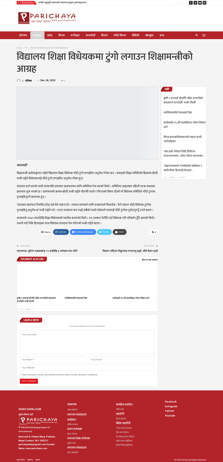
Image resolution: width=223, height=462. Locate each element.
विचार (104, 35)
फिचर (61, 35)
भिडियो (135, 35)
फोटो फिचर (120, 35)
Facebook (171, 401)
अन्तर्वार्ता (90, 35)
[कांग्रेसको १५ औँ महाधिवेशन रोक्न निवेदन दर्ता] (135, 279)
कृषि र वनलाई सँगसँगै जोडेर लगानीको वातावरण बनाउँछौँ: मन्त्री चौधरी (183, 100)
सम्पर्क (37, 460)
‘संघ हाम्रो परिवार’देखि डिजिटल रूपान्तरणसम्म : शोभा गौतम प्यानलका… (184, 153)
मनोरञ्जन (75, 35)
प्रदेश (49, 35)
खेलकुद (149, 35)
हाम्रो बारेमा (21, 460)
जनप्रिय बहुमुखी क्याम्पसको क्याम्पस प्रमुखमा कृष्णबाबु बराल (62, 3)
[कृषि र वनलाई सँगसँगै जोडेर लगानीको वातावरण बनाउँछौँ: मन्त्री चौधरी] (39, 279)
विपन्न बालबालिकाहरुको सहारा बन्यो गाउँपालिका (183, 139)
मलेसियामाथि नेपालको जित (178, 112)
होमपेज (23, 35)
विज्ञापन (30, 460)
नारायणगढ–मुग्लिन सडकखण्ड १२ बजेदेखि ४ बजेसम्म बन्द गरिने (47, 250)
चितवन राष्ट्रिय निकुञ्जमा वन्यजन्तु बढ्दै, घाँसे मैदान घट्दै (130, 250)
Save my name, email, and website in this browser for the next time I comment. (60, 375)
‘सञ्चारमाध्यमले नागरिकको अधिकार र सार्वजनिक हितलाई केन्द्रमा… (183, 168)
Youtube (170, 415)
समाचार (37, 35)
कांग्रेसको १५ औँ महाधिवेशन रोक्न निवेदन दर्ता (185, 124)
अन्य (162, 35)
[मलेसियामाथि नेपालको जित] (87, 279)
